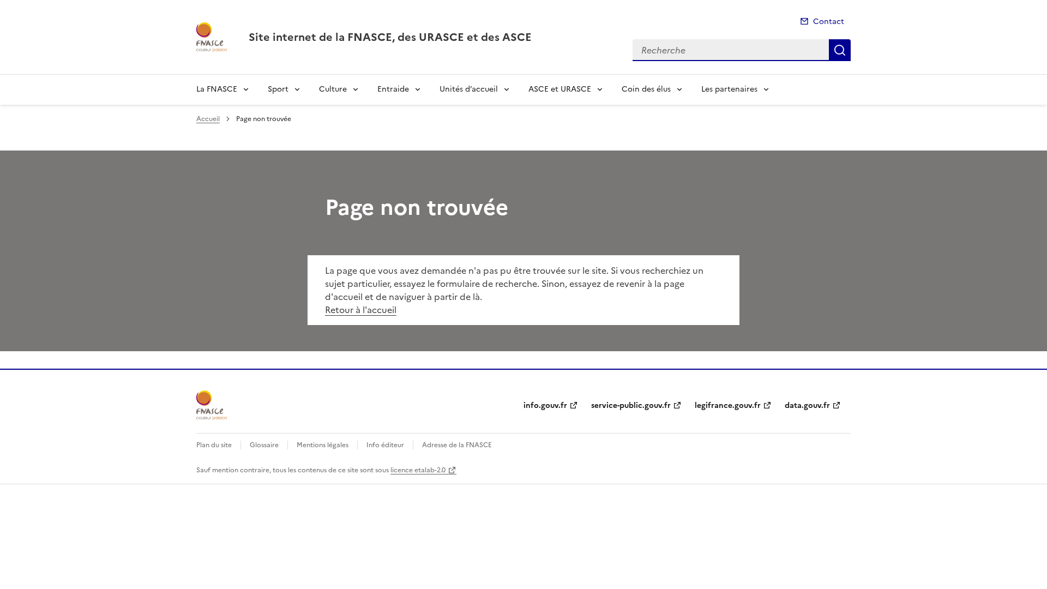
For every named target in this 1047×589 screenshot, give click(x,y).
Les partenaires (729, 89)
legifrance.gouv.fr (728, 405)
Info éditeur (385, 445)
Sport (278, 89)
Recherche (840, 50)
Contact (828, 21)
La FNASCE (216, 89)
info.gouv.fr (545, 405)
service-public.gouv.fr (631, 405)
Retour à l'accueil (360, 309)
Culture (333, 89)
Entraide (393, 89)
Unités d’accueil (469, 89)
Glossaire (264, 445)
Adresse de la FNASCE (457, 445)
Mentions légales (322, 445)
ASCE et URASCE (559, 89)
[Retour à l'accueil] (211, 405)
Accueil (208, 119)
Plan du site (214, 445)
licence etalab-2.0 (418, 470)
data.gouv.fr (807, 405)
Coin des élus (646, 89)
